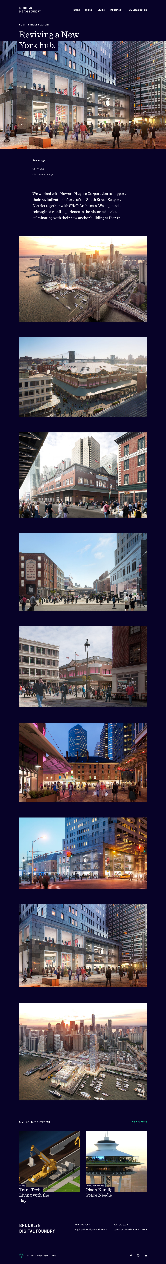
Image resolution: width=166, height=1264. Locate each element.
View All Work (139, 1121)
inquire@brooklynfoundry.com (91, 1229)
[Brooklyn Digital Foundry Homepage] (30, 9)
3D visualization (138, 9)
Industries (115, 9)
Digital (88, 9)
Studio (101, 9)
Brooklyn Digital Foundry (45, 1255)
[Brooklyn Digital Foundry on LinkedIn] (146, 1255)
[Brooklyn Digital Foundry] (37, 1229)
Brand (76, 9)
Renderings (38, 160)
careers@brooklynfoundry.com (130, 1229)
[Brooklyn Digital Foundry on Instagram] (138, 1255)
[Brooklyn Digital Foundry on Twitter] (131, 1255)
